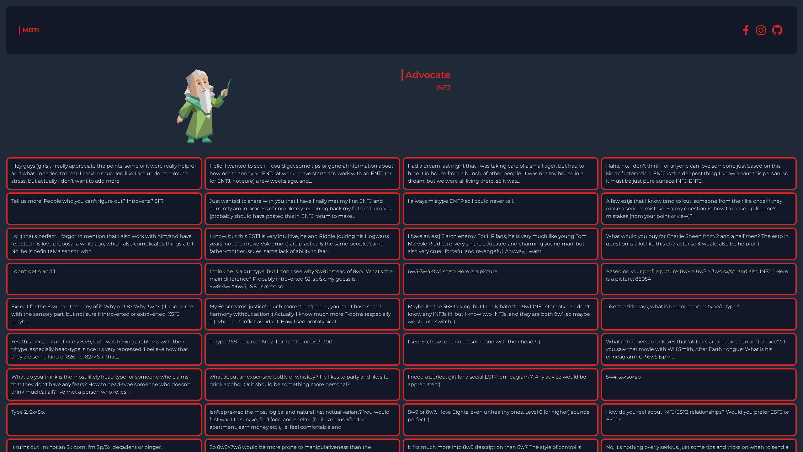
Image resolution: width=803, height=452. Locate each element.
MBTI (31, 30)
